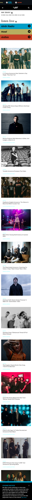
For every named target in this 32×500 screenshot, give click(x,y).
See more (24, 497)
